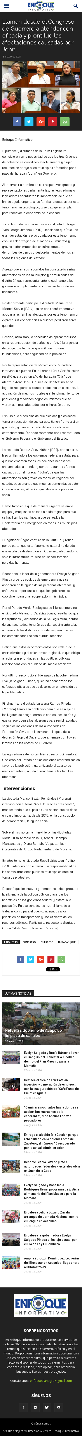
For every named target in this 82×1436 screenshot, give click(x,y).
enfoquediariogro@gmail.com (51, 1381)
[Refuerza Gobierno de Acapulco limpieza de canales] (41, 1023)
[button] (76, 6)
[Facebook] (23, 1407)
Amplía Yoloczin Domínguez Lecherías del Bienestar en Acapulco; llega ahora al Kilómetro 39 (52, 1263)
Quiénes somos (41, 1423)
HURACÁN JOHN (67, 942)
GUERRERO (47, 942)
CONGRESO (29, 942)
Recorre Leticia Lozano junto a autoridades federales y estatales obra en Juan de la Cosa (52, 1166)
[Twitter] (47, 1407)
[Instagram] (35, 1407)
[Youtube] (58, 1407)
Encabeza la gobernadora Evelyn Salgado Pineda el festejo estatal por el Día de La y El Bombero (50, 1240)
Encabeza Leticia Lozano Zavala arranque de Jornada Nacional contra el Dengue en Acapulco (51, 1217)
